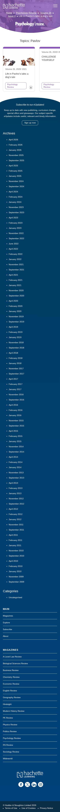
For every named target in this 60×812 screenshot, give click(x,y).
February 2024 (15, 197)
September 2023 (16, 212)
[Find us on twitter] (27, 784)
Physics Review (10, 724)
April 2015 (13, 431)
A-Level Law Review (12, 656)
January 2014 (15, 467)
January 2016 (15, 415)
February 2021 (15, 280)
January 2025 (15, 176)
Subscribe (7, 629)
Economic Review (11, 684)
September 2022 (16, 238)
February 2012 (15, 514)
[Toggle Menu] (55, 6)
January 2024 (15, 202)
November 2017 (16, 368)
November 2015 (16, 420)
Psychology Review (26, 13)
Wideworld (8, 758)
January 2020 (15, 311)
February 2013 (15, 488)
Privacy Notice (46, 808)
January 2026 (15, 150)
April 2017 (13, 379)
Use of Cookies (29, 808)
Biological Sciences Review (15, 663)
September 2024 (16, 186)
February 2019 (15, 332)
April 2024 (13, 191)
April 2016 (13, 405)
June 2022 (13, 243)
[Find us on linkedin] (34, 784)
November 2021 (16, 264)
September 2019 (16, 322)
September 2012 (16, 504)
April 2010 (13, 561)
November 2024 (16, 181)
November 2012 (16, 498)
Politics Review (10, 731)
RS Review (8, 745)
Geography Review (12, 697)
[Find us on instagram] (40, 784)
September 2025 (16, 160)
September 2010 (16, 556)
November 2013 (16, 472)
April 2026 (13, 139)
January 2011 (15, 545)
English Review (10, 690)
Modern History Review (13, 711)
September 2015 (16, 426)
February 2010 (15, 566)
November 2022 (16, 233)
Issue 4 (12, 16)
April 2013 (13, 483)
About (5, 636)
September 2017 (16, 374)
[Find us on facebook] (20, 784)
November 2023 (16, 207)
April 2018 (13, 353)
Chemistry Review (11, 677)
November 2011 (16, 524)
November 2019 (16, 316)
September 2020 (16, 296)
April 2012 (13, 509)
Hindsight (7, 704)
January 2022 (15, 259)
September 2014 (16, 452)
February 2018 (15, 358)
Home (9, 13)
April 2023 (13, 217)
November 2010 (16, 550)
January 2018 (15, 363)
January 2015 (15, 441)
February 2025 (15, 171)
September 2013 (16, 478)
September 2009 (16, 582)
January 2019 (15, 337)
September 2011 (16, 530)
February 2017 (15, 384)
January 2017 (15, 389)
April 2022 (13, 249)
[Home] (14, 6)
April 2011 (13, 535)
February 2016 (15, 410)
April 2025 (13, 165)
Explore (6, 622)
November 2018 (16, 342)
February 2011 (15, 540)
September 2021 (16, 269)
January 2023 (15, 228)
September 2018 (16, 348)
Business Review (10, 670)
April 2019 (13, 327)
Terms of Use (11, 808)
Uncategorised (15, 597)
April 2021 (13, 275)
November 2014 (16, 446)
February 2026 (15, 145)
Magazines (8, 616)
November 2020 (16, 290)
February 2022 (15, 254)
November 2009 (16, 576)
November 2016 (16, 394)
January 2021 (15, 285)
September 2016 (16, 400)
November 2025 (16, 155)
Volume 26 (45, 13)
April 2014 (13, 457)
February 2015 (15, 436)
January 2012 (15, 519)
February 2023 (15, 223)
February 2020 (15, 306)
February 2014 (15, 462)
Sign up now (30, 123)
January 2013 (15, 493)
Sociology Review (11, 752)
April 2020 (13, 301)
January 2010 (15, 571)
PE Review (8, 718)
